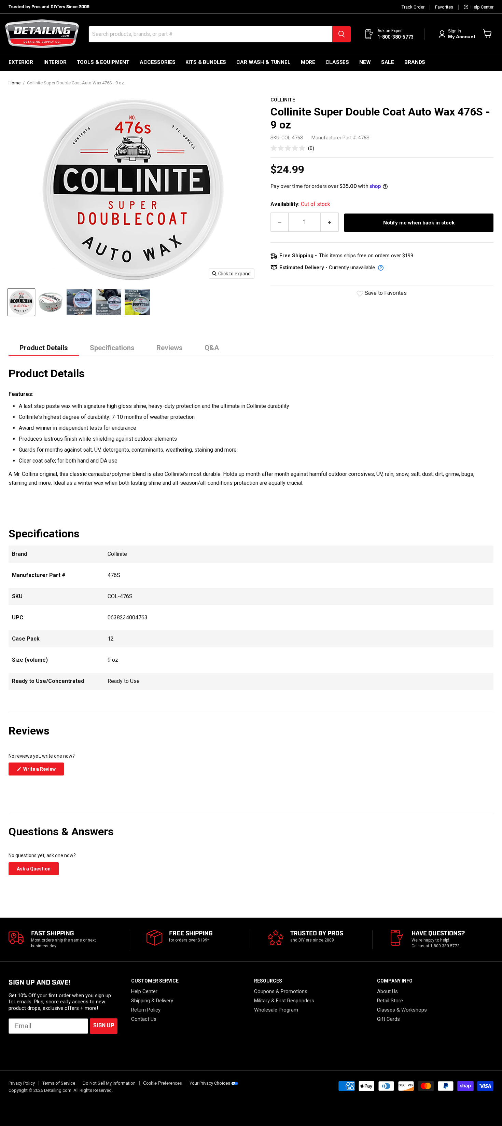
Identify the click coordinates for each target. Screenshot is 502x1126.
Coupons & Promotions (280, 991)
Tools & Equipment (103, 62)
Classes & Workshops (402, 1010)
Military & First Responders (284, 1001)
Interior (55, 62)
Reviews (169, 348)
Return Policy (146, 1010)
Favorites (444, 7)
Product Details (43, 348)
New (365, 62)
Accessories (157, 62)
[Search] (341, 34)
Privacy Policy (22, 1083)
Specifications (112, 348)
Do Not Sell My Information (109, 1083)
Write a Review (43, 770)
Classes (337, 62)
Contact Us (143, 1019)
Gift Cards (388, 1019)
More (308, 62)
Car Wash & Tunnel (263, 62)
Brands (414, 62)
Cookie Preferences (162, 1083)
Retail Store (390, 1001)
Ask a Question (38, 870)
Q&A (212, 348)
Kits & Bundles (205, 62)
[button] (292, 148)
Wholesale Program (276, 1010)
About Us (387, 991)
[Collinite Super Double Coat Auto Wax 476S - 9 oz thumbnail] (21, 302)
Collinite (282, 99)
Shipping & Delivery (152, 1001)
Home (14, 83)
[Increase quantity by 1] (330, 222)
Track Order (413, 7)
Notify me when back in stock (419, 223)
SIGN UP (103, 1025)
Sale (387, 62)
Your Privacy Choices (210, 1083)
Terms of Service (58, 1083)
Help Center (481, 7)
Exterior (21, 62)
